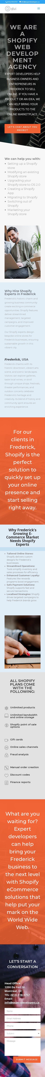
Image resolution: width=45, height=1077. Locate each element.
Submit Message (27, 1059)
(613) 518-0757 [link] (20, 995)
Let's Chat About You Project (22, 128)
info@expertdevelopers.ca (22, 1002)
